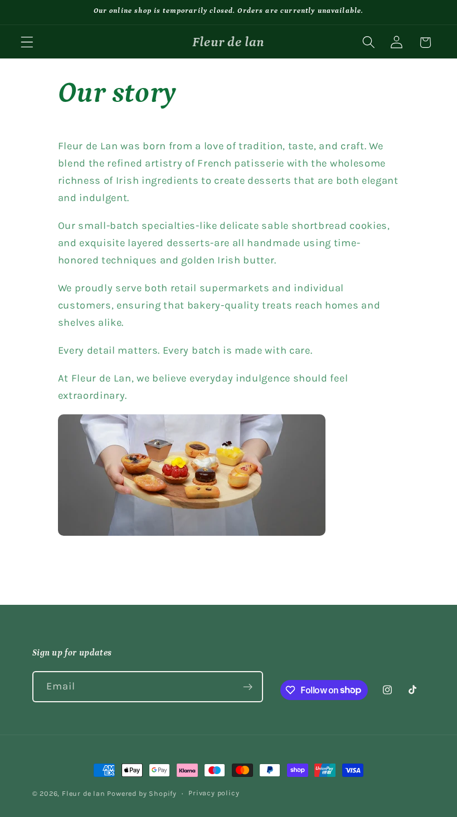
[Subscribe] (248, 686)
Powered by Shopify (142, 793)
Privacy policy (213, 793)
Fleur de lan (83, 793)
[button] (27, 42)
